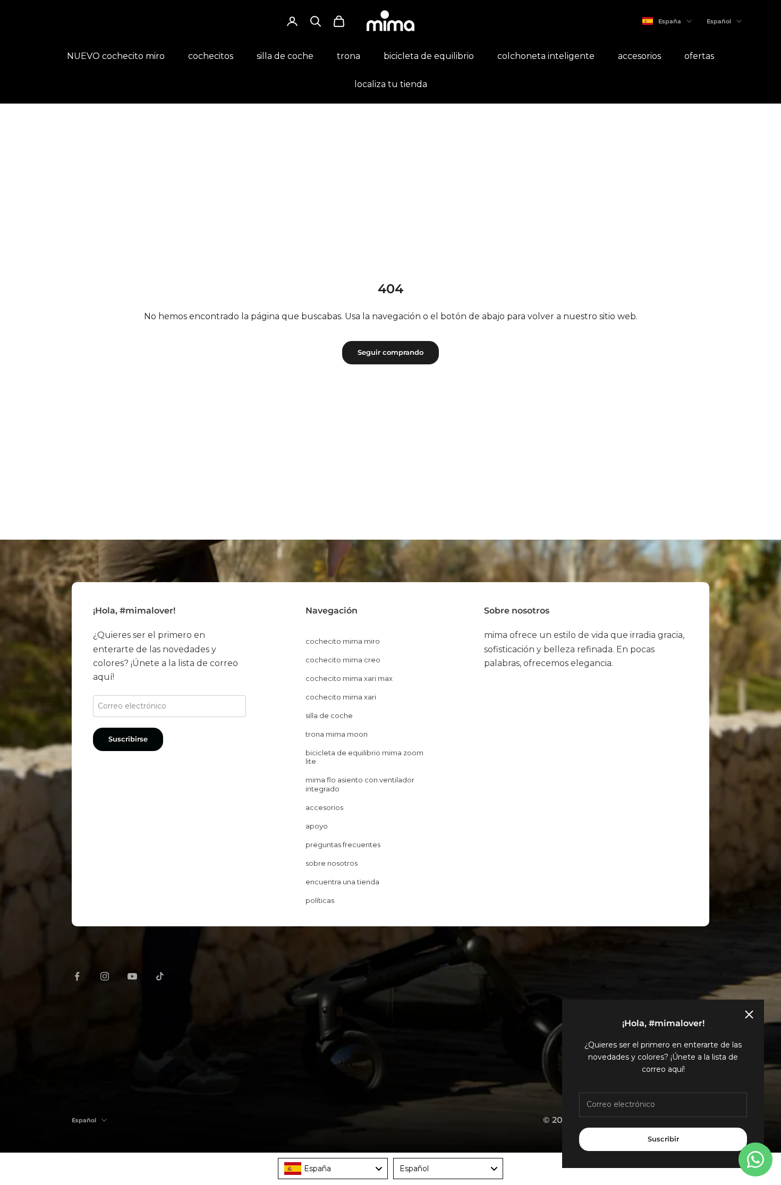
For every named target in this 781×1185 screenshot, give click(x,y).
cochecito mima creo (342, 659)
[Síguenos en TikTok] (160, 976)
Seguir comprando (390, 352)
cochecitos (210, 56)
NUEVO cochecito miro (116, 56)
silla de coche (285, 56)
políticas (319, 900)
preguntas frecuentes (342, 844)
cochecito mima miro (342, 641)
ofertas (699, 56)
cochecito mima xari (340, 697)
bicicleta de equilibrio (429, 56)
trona (348, 56)
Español (719, 21)
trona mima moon (336, 734)
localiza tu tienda (390, 84)
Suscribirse (128, 739)
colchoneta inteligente (546, 56)
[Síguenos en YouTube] (132, 976)
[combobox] (333, 1168)
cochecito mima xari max (349, 678)
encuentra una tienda (342, 881)
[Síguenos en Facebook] (77, 976)
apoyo (316, 826)
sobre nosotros (331, 863)
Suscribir (663, 1139)
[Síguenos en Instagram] (104, 976)
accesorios (639, 56)
